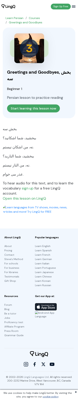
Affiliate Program (14, 326)
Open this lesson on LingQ (24, 198)
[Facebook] (34, 364)
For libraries (11, 272)
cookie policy (50, 396)
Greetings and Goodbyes (25, 22)
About (8, 246)
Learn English (42, 246)
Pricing (8, 250)
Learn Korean (43, 281)
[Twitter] (43, 364)
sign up (28, 188)
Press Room (11, 331)
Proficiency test (13, 322)
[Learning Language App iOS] (46, 306)
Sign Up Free (60, 6)
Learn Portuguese (45, 267)
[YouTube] (52, 364)
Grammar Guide (14, 335)
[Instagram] (26, 364)
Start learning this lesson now (33, 108)
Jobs (7, 317)
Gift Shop (10, 281)
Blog (6, 309)
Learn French (42, 254)
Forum (8, 304)
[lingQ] (8, 6)
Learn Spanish (43, 250)
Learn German (43, 259)
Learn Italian (42, 263)
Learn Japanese (44, 272)
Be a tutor (10, 313)
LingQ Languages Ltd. (36, 377)
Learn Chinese (43, 276)
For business (11, 267)
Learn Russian (43, 285)
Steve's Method (13, 259)
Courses (34, 18)
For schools (11, 263)
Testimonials (11, 276)
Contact (9, 254)
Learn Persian (14, 18)
